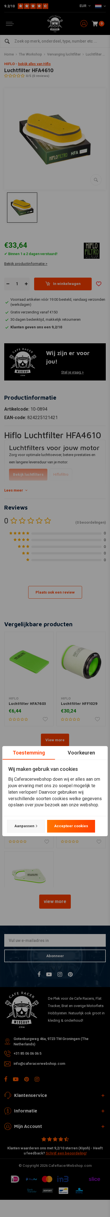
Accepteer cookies (71, 826)
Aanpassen (24, 826)
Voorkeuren (81, 753)
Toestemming (29, 753)
